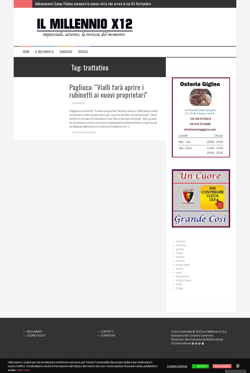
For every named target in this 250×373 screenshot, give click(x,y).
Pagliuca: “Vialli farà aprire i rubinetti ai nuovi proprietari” (108, 91)
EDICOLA (83, 52)
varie (179, 284)
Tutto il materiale (181, 331)
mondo (180, 256)
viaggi (179, 288)
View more (23, 370)
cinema (180, 241)
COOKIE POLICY (36, 335)
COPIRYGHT (108, 335)
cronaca (76, 132)
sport (179, 272)
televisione (182, 276)
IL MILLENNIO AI (44, 52)
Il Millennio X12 (215, 331)
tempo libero (183, 280)
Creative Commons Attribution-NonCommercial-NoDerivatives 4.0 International (197, 339)
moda (179, 253)
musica (180, 260)
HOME (26, 52)
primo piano (89, 132)
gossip (180, 249)
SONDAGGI (66, 52)
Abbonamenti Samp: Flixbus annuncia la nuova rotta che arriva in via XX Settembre (93, 3)
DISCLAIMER (34, 331)
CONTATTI (107, 331)
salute (179, 268)
